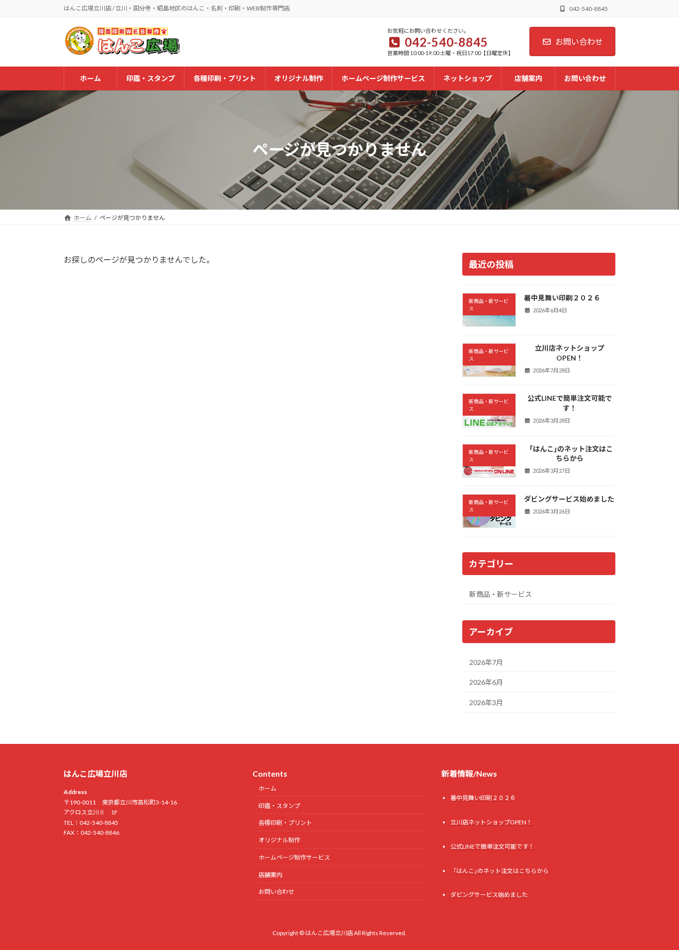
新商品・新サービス (500, 594)
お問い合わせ (579, 41)
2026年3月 (486, 702)
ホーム (267, 788)
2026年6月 (486, 682)
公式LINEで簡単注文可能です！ (569, 403)
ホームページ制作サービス (294, 857)
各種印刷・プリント (285, 822)
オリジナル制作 (279, 840)
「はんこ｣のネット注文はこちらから (569, 453)
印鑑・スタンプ (279, 805)
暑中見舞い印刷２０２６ (562, 297)
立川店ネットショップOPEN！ (569, 353)
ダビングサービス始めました (569, 499)
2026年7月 (486, 662)
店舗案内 (270, 874)
